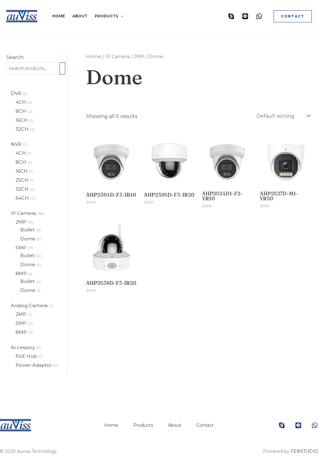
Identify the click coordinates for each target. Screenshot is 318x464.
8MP (22, 273)
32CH (23, 129)
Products (106, 16)
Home (58, 16)
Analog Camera (30, 305)
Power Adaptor (34, 365)
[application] (120, 16)
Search (15, 57)
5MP (22, 248)
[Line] (245, 16)
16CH (22, 120)
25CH (23, 180)
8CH (21, 111)
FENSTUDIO (304, 451)
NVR (17, 144)
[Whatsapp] (259, 16)
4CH (21, 102)
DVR (17, 93)
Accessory (23, 347)
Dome (28, 239)
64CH (23, 198)
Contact (205, 425)
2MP (22, 222)
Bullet (28, 230)
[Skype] (231, 16)
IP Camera (24, 213)
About (79, 16)
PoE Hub (27, 356)
